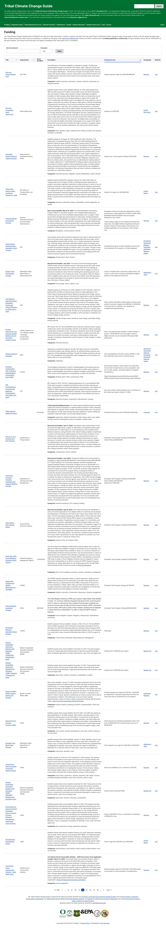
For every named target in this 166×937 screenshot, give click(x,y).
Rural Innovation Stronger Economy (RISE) (11, 723)
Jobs (103, 25)
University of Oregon (88, 897)
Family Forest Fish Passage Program (10, 273)
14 (90, 890)
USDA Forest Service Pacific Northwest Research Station (65, 899)
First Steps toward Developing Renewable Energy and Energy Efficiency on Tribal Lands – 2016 (11, 305)
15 (94, 890)
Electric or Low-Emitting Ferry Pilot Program (11, 439)
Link (156, 74)
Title (7, 60)
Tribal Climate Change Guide (28, 6)
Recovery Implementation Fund (11, 74)
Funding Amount (122, 60)
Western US (147, 651)
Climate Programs (49, 25)
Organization (24, 60)
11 (79, 890)
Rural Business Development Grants (10, 842)
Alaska (146, 253)
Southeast (147, 249)
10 (76, 890)
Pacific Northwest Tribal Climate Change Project (51, 11)
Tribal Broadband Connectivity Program (11, 221)
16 (98, 890)
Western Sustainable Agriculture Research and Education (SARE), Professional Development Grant (10, 651)
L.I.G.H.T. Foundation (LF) (98, 11)
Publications (61, 25)
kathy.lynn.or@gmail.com (70, 38)
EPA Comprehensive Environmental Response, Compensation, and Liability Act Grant (11, 391)
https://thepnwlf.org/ (92, 15)
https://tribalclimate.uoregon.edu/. (16, 17)
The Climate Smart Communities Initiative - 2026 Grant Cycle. (11, 870)
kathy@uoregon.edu (99, 903)
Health (69, 25)
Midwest (146, 245)
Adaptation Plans (17, 25)
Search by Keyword (12, 48)
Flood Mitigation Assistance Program (11, 608)
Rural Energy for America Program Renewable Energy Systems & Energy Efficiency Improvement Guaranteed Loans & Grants (11, 815)
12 (83, 890)
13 (87, 890)
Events (109, 25)
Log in (162, 25)
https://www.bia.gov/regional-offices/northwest (68, 701)
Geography (44, 48)
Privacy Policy (85, 923)
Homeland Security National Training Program (11, 156)
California (147, 412)
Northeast (147, 247)
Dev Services (105, 923)
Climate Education (79, 25)
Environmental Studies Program (106, 897)
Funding (7, 25)
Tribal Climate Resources (32, 25)
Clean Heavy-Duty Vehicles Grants (10, 525)
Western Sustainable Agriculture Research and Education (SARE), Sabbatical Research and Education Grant (11, 791)
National (146, 74)
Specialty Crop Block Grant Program (10, 745)
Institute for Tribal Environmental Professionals (102, 899)
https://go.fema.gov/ (84, 565)
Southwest (147, 243)
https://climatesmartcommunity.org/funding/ (71, 880)
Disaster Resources (93, 25)
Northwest (147, 241)
